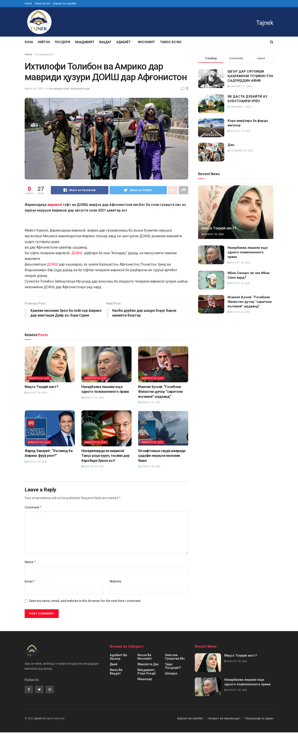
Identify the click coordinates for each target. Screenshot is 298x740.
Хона (29, 42)
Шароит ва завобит (65, 3)
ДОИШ (76, 253)
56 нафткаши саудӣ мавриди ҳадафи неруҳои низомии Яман (161, 456)
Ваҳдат (105, 42)
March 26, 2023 (34, 88)
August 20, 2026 (37, 392)
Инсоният (146, 42)
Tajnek (264, 22)
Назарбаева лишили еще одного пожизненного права (248, 252)
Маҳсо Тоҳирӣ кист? (41, 387)
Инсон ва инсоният (144, 656)
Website (115, 581)
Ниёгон (44, 42)
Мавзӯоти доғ (80, 88)
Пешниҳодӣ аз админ (259, 718)
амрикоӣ (54, 205)
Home (28, 3)
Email (30, 581)
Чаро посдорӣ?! (173, 665)
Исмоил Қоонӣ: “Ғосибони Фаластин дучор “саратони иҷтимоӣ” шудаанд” (160, 392)
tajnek (38, 718)
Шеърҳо (171, 673)
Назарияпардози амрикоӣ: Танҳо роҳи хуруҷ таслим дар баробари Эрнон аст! (105, 456)
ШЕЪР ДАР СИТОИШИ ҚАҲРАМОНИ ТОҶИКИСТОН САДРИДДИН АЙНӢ (250, 76)
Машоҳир (144, 679)
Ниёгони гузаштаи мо (175, 656)
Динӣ (113, 664)
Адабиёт (123, 42)
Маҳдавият (84, 42)
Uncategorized (44, 54)
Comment (33, 507)
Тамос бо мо (42, 3)
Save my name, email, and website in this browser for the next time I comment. (85, 601)
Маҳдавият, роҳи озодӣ (146, 671)
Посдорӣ (62, 42)
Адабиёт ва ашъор (118, 656)
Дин (231, 145)
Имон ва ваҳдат (116, 671)
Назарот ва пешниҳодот (224, 718)
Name (30, 562)
